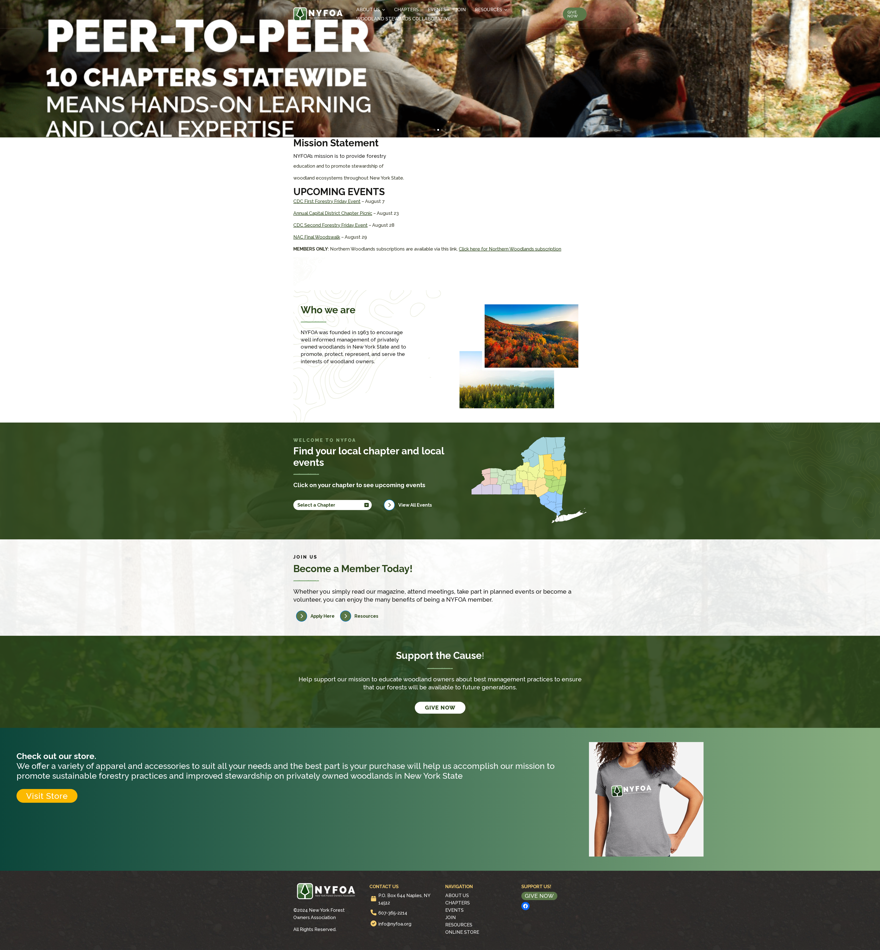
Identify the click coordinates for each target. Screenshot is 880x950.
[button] (434, 130)
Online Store (462, 932)
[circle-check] (373, 923)
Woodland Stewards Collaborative (403, 19)
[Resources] (359, 616)
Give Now (440, 707)
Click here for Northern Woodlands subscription (510, 249)
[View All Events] (408, 505)
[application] (382, 9)
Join (460, 9)
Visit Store (47, 796)
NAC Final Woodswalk (316, 237)
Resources (488, 9)
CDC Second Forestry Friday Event (330, 225)
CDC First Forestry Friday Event (326, 201)
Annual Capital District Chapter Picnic (332, 213)
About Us (368, 9)
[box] (373, 899)
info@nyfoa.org (394, 924)
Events (437, 9)
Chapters (406, 9)
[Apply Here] (315, 616)
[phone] (373, 912)
